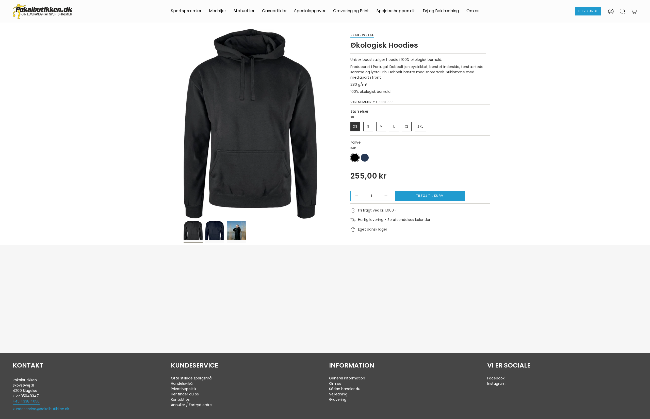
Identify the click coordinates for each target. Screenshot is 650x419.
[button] (186, 11)
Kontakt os (180, 399)
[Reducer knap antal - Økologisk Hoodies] (358, 196)
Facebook (496, 378)
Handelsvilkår (182, 383)
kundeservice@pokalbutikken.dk (41, 408)
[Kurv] (634, 11)
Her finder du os (185, 394)
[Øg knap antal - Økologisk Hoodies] (384, 196)
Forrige (183, 124)
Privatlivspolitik (183, 388)
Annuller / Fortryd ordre (191, 404)
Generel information (347, 378)
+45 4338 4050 (26, 401)
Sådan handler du (344, 388)
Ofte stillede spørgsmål (191, 378)
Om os (335, 383)
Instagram (496, 383)
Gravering (337, 399)
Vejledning (338, 394)
